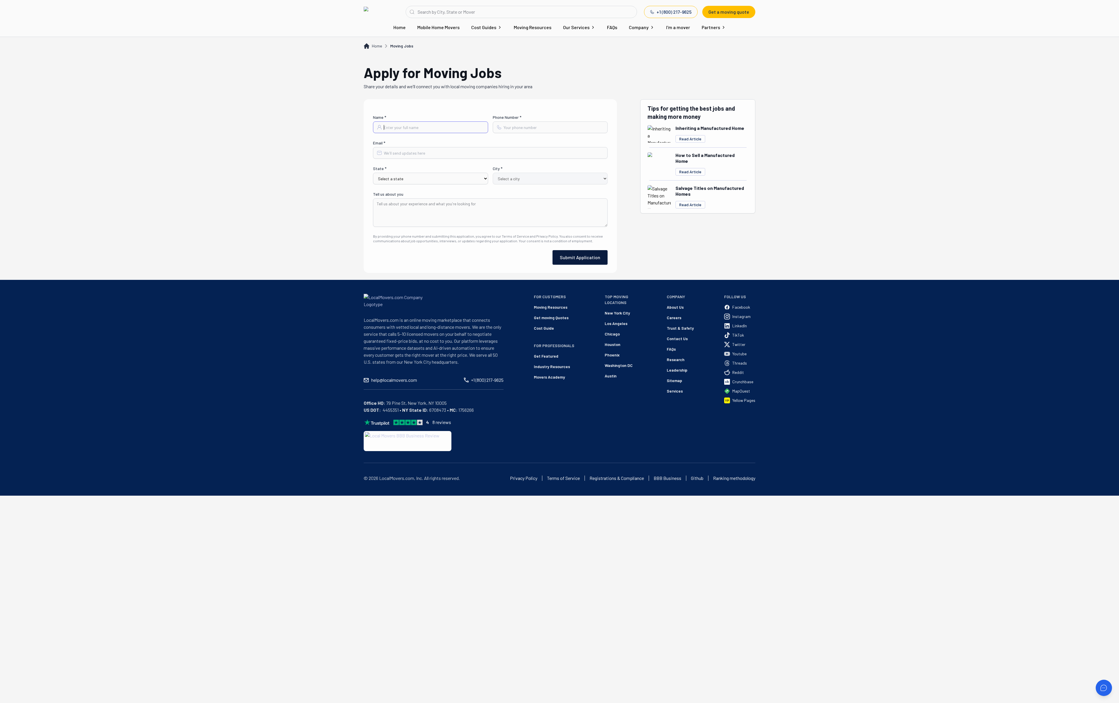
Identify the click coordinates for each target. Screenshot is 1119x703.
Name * (379, 117)
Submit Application (580, 257)
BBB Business (667, 478)
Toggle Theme (13, 492)
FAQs (612, 27)
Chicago (612, 333)
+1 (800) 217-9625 (674, 12)
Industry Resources (552, 366)
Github (697, 478)
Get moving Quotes (551, 317)
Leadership (677, 370)
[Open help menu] (1104, 688)
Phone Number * (507, 117)
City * (497, 168)
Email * (379, 142)
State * (379, 168)
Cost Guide (544, 328)
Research (676, 359)
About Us (675, 307)
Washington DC (619, 365)
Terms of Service (563, 478)
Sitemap (674, 380)
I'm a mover (678, 27)
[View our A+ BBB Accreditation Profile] (407, 441)
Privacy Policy (523, 478)
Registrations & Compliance (617, 478)
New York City (617, 312)
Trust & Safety (680, 328)
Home (399, 27)
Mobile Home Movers (438, 27)
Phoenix (612, 354)
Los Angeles (616, 323)
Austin (611, 375)
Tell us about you (388, 194)
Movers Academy (549, 377)
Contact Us (677, 338)
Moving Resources (532, 27)
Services (675, 390)
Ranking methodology (734, 478)
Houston (612, 344)
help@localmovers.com (394, 380)
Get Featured (546, 356)
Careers (674, 317)
